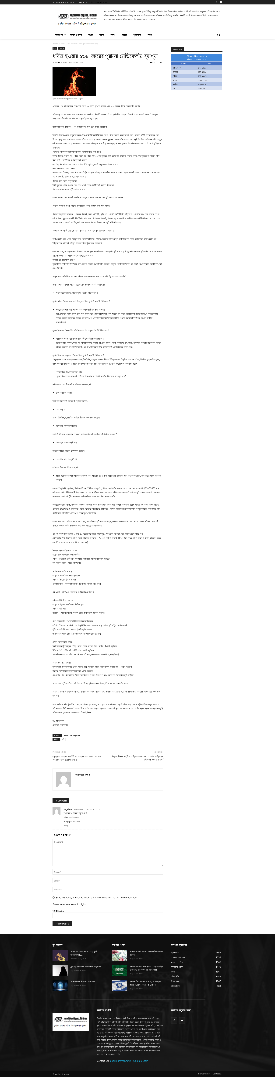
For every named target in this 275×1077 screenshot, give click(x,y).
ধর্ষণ (63, 739)
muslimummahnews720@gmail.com (128, 1060)
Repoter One (61, 62)
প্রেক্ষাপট (61, 48)
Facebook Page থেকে (72, 735)
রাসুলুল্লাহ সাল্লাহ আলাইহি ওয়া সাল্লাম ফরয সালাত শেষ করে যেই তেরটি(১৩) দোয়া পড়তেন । (77, 758)
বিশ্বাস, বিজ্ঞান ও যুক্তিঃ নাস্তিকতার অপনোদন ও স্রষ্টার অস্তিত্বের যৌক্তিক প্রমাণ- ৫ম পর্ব (137, 758)
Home (55, 43)
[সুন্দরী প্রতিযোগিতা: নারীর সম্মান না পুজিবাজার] (60, 970)
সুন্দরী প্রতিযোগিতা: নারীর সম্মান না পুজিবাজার (86, 966)
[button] (218, 35)
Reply (66, 825)
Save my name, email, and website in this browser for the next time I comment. (97, 897)
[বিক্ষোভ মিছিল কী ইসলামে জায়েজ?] (60, 985)
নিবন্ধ (62, 43)
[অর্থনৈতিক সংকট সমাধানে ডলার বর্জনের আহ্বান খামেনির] (119, 955)
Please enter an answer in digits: (69, 904)
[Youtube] (220, 2)
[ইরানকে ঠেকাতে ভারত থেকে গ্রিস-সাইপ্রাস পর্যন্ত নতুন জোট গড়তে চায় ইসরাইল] (119, 985)
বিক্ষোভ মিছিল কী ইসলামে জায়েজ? (83, 981)
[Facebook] (216, 2)
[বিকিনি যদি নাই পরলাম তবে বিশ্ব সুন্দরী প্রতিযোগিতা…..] (60, 955)
